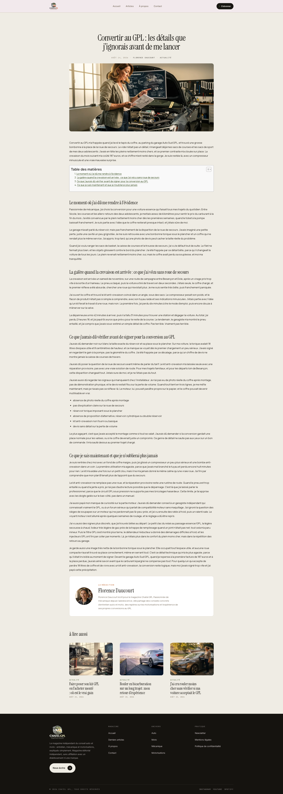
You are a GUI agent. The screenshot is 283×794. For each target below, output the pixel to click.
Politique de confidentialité (208, 746)
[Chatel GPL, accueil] (54, 6)
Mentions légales (203, 739)
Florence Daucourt (144, 58)
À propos (143, 6)
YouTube (217, 789)
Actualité (166, 58)
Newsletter (200, 733)
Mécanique (157, 746)
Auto (154, 733)
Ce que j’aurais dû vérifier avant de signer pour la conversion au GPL (112, 181)
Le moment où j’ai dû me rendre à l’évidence (99, 173)
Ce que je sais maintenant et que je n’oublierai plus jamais (107, 185)
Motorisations (158, 753)
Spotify (228, 789)
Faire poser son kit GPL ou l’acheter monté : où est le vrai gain (84, 688)
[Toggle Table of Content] (207, 169)
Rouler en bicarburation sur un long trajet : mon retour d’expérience (135, 688)
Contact (158, 6)
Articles (130, 6)
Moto (154, 739)
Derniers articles (116, 739)
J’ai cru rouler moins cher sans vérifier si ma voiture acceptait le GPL (185, 688)
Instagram (205, 789)
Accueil (116, 6)
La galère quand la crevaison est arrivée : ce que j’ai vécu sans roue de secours (118, 177)
